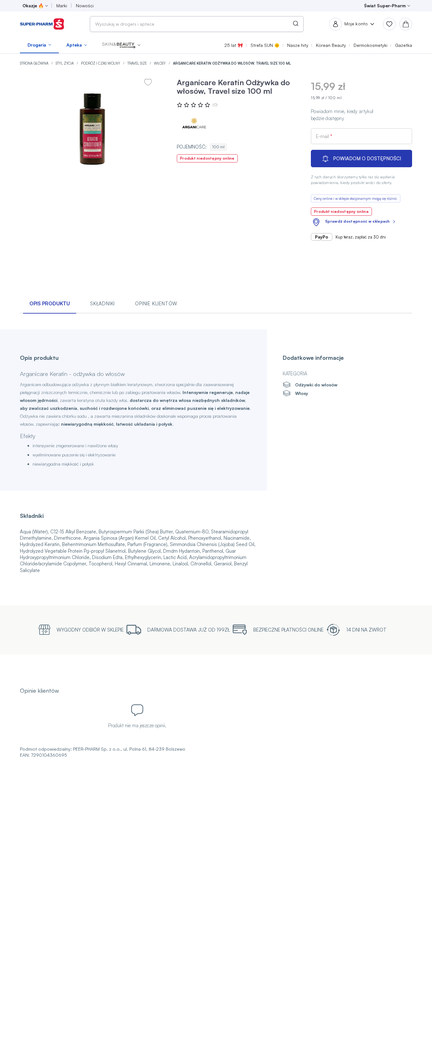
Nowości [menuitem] (85, 5)
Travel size (137, 63)
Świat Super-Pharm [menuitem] (385, 5)
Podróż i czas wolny (101, 63)
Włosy (160, 63)
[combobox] (197, 24)
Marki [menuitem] (61, 5)
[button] (121, 45)
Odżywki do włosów (316, 384)
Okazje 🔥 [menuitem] (33, 5)
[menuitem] (39, 45)
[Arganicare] (196, 124)
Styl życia (65, 63)
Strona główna (34, 63)
